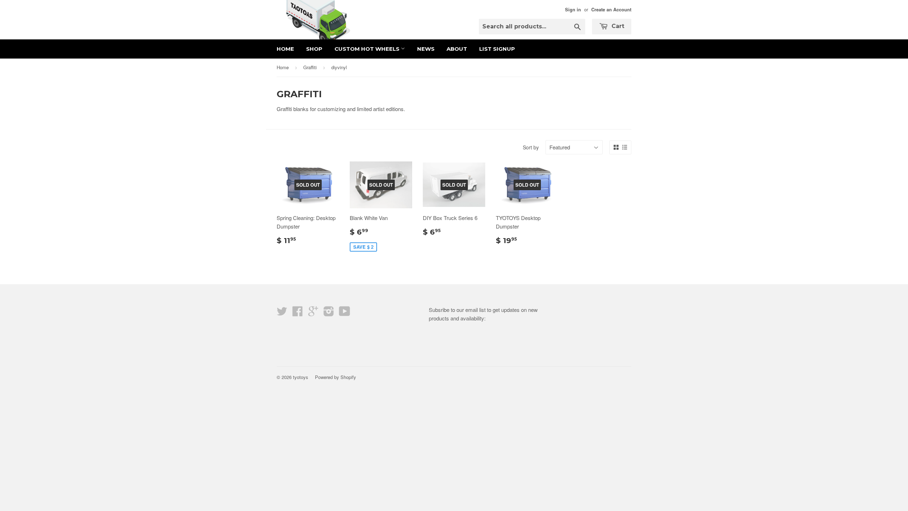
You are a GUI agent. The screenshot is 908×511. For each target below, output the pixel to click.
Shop (314, 48)
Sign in (573, 9)
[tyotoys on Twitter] (282, 313)
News (425, 48)
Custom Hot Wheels (367, 48)
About (457, 48)
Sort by (531, 147)
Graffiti (310, 67)
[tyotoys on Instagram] (328, 313)
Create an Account (611, 9)
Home (285, 48)
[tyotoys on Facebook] (297, 313)
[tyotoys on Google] (313, 313)
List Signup (497, 48)
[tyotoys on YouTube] (344, 313)
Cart (617, 26)
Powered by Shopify (335, 377)
